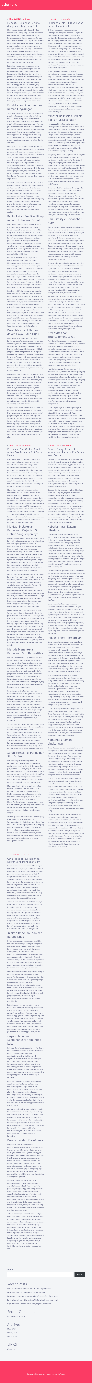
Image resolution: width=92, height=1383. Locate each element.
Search (10, 1269)
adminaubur (26, 19)
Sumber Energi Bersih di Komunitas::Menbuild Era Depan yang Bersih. (66, 452)
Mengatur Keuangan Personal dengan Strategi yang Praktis (24, 24)
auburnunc (9, 4)
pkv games (11, 1349)
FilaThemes (61, 1374)
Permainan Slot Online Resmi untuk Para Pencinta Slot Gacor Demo (24, 452)
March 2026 (11, 1329)
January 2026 (12, 1333)
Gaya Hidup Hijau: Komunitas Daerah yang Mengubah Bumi (24, 860)
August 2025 (12, 1336)
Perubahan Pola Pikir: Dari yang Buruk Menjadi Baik (65, 24)
